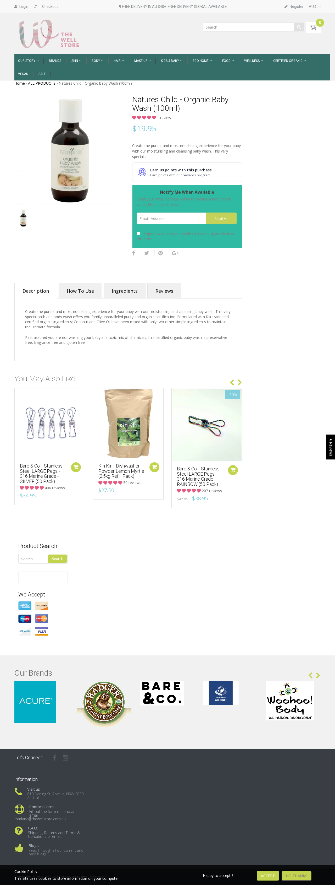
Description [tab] (36, 291)
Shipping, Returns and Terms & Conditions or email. (54, 834)
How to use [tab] (80, 291)
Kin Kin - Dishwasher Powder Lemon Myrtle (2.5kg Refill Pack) (121, 471)
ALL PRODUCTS (41, 83)
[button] (144, 117)
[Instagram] (65, 757)
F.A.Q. (33, 827)
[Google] (175, 253)
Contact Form (41, 806)
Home (19, 83)
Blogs (34, 845)
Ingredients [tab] (125, 291)
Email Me (221, 218)
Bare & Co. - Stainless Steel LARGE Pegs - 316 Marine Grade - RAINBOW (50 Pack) (198, 476)
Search (57, 559)
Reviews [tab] (164, 291)
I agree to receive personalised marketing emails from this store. (186, 236)
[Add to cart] (76, 467)
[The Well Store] (50, 33)
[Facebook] (133, 253)
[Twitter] (146, 253)
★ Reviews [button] (331, 447)
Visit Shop (42, 687)
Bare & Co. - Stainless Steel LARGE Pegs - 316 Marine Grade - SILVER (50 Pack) (41, 473)
